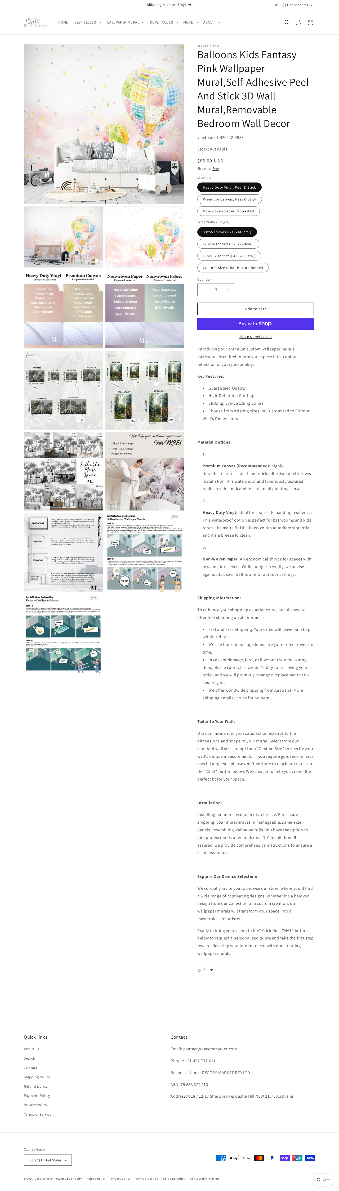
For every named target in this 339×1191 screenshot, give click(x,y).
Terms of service (147, 1178)
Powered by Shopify (68, 1179)
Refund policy (35, 1086)
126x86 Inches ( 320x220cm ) (228, 243)
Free (215, 168)
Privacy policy (121, 1178)
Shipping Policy (37, 1077)
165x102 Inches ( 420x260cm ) (229, 255)
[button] (87, 22)
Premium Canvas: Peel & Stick (229, 199)
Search (29, 1058)
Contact (30, 1067)
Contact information (204, 1178)
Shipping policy (174, 1178)
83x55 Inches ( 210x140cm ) (227, 232)
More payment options (255, 336)
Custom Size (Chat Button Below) (233, 267)
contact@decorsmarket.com (210, 1049)
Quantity (204, 279)
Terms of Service (38, 1114)
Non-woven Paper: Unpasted (228, 211)
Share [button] (208, 969)
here (265, 698)
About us (31, 1049)
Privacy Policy (35, 1105)
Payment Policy (37, 1095)
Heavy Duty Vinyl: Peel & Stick (229, 187)
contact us (237, 667)
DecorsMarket (44, 1179)
